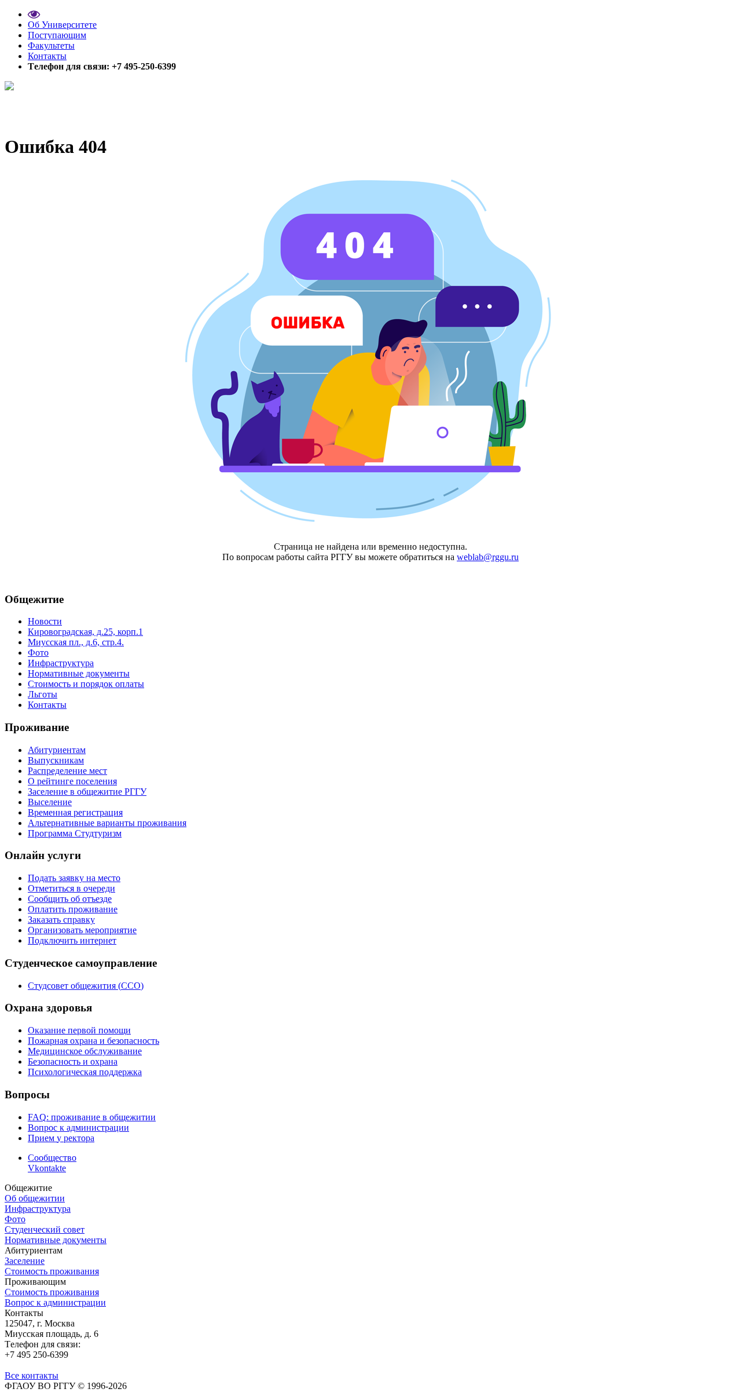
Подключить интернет (72, 940)
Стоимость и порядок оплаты (86, 684)
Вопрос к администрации (78, 1127)
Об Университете (62, 25)
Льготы (42, 694)
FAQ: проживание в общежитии (92, 1117)
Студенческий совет (45, 1229)
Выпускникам (56, 760)
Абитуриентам (57, 750)
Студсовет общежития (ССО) (86, 986)
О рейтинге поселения (72, 781)
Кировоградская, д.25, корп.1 (85, 632)
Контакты (47, 56)
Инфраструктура (61, 663)
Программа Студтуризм (75, 833)
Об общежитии (35, 1198)
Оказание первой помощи (79, 1030)
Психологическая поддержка (85, 1072)
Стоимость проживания (52, 1271)
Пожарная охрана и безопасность (93, 1041)
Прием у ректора (61, 1138)
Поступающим (57, 35)
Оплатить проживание (73, 909)
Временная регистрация (75, 812)
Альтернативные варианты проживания (107, 823)
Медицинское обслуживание (85, 1051)
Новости (45, 621)
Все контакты (31, 1375)
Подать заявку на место (74, 878)
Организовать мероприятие (82, 930)
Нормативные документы (79, 673)
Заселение (25, 1261)
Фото (38, 652)
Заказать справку (61, 919)
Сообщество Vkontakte (52, 1163)
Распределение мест (67, 771)
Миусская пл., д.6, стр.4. (76, 642)
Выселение (50, 802)
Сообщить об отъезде (70, 899)
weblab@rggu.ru (488, 557)
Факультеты (51, 45)
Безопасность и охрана (73, 1061)
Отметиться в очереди (71, 888)
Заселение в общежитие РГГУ (87, 791)
